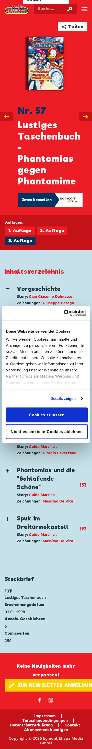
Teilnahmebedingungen (45, 720)
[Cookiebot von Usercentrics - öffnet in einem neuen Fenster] (65, 313)
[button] (42, 295)
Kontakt (72, 725)
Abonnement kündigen (46, 729)
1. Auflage (19, 230)
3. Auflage (20, 240)
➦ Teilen (73, 26)
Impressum (45, 715)
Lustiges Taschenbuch (17, 10)
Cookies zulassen (47, 414)
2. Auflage (52, 230)
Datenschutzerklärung (31, 725)
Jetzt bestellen (37, 200)
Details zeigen (63, 398)
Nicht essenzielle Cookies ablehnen (47, 431)
